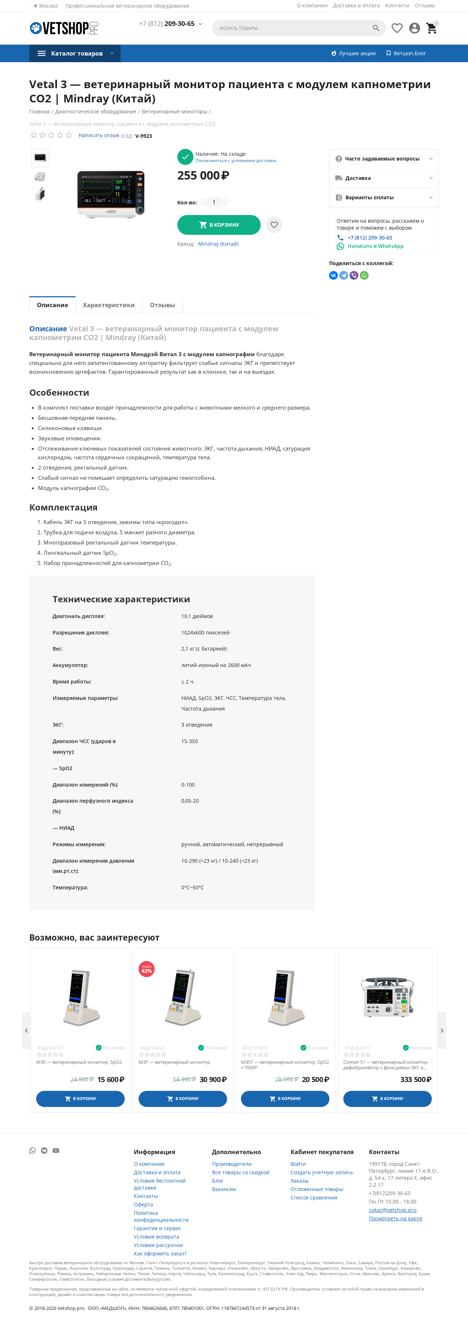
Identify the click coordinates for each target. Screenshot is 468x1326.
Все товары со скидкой (240, 1172)
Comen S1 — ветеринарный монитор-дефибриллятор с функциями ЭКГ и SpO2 (386, 1065)
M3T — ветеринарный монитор (174, 1062)
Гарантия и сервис (157, 1228)
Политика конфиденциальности (161, 1216)
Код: (127, 135)
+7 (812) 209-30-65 (370, 237)
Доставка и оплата (356, 5)
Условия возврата (156, 1236)
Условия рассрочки (158, 1245)
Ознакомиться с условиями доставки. (236, 160)
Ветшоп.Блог (410, 53)
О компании (312, 5)
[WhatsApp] (364, 275)
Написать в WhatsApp (376, 245)
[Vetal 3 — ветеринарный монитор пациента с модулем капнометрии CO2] (111, 194)
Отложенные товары (317, 1189)
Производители (232, 1163)
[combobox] (299, 28)
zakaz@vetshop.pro (392, 1209)
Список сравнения (314, 1197)
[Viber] (354, 275)
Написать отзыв (99, 135)
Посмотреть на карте (395, 1218)
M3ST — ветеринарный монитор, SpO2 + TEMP (285, 1065)
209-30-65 (167, 24)
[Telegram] (343, 275)
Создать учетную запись (322, 1172)
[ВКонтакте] (333, 275)
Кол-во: (187, 202)
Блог (217, 1180)
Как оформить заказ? (160, 1253)
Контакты (397, 5)
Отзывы (425, 5)
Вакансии (224, 1189)
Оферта (143, 1204)
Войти (298, 1163)
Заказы (300, 1180)
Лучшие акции (357, 53)
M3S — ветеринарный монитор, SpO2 (79, 1062)
